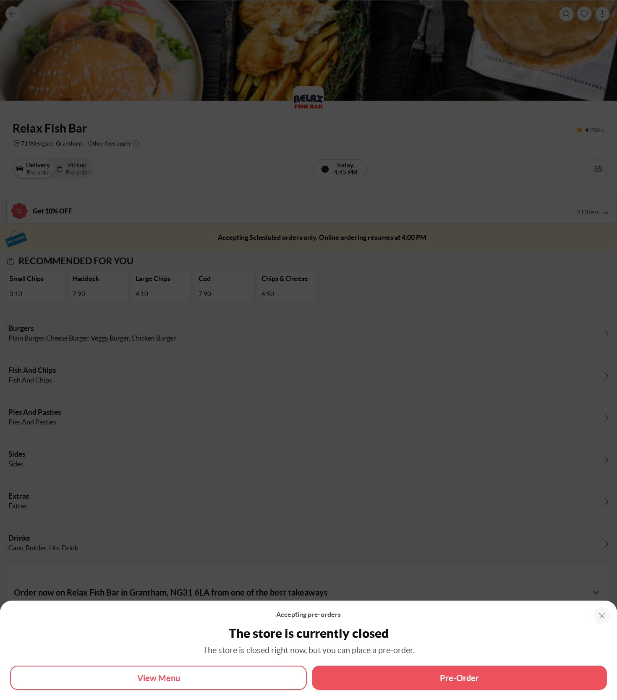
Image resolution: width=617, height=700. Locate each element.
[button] (601, 615)
